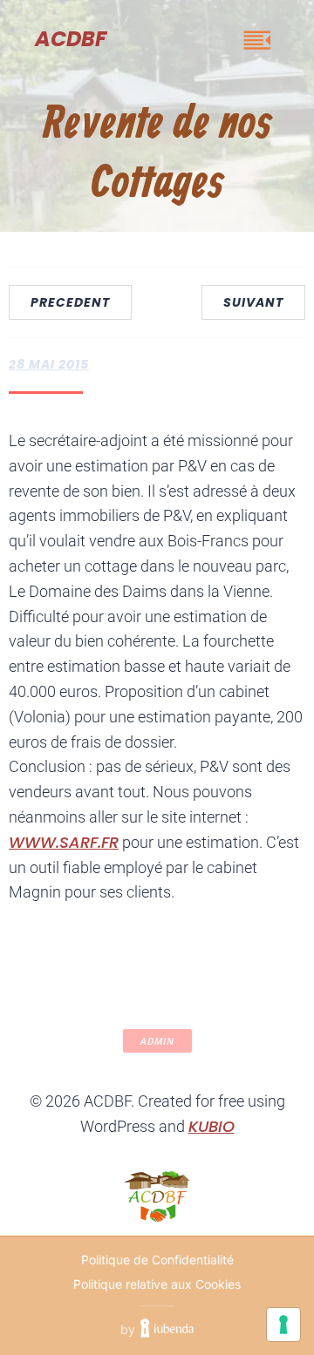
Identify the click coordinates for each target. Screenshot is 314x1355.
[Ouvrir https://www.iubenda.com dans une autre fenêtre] (167, 1329)
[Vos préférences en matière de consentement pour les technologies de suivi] (283, 1324)
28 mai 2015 (49, 364)
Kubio (211, 1126)
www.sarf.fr (64, 842)
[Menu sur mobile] (257, 39)
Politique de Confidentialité (157, 1259)
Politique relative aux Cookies (157, 1284)
